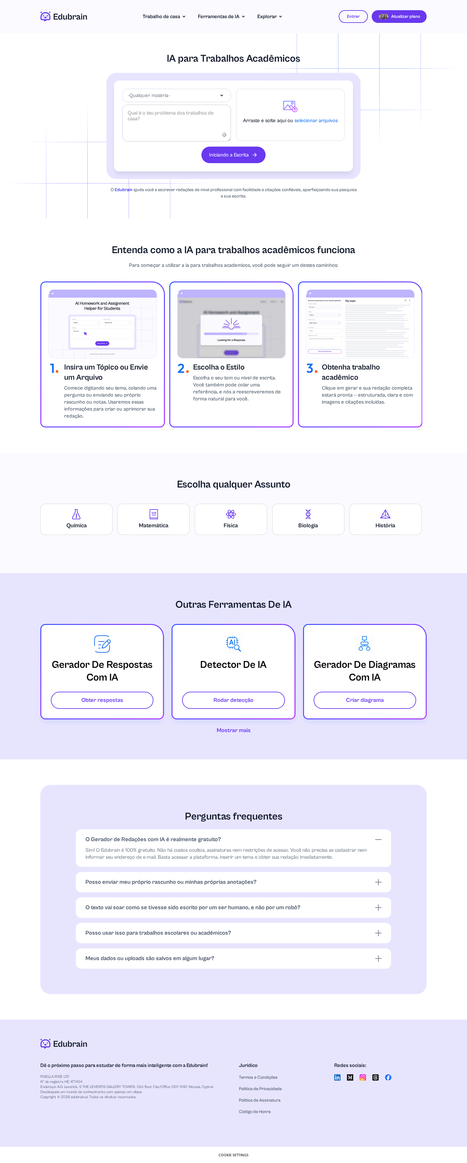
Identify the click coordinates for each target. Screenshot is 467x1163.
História (385, 525)
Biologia (308, 525)
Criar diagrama (365, 700)
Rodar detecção (233, 700)
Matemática (153, 525)
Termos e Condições (258, 1077)
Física (231, 525)
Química (76, 525)
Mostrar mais (234, 730)
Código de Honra (255, 1111)
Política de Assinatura (260, 1100)
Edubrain (123, 189)
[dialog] (233, 1155)
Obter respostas (102, 700)
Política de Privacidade (260, 1088)
